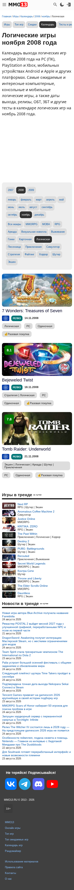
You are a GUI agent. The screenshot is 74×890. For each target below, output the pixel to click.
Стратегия (14, 254)
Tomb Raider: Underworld (26, 449)
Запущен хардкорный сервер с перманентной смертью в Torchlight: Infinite (32, 718)
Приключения (33, 246)
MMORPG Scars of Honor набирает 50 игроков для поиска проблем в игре (35, 707)
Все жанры (14, 224)
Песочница (14, 246)
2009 (31, 190)
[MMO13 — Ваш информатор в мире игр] (18, 4)
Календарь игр (13, 845)
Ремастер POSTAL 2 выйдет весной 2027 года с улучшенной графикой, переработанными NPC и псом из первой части (34, 627)
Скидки (32, 24)
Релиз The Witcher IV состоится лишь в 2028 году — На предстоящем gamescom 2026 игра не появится (35, 728)
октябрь (12, 214)
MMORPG (31, 224)
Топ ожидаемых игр (16, 839)
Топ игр (19, 24)
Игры (7, 24)
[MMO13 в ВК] (11, 784)
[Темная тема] (62, 4)
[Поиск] (55, 4)
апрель (50, 199)
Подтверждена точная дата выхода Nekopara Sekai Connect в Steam (35, 685)
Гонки (11, 239)
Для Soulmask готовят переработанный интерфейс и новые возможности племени (36, 753)
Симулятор (53, 246)
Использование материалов (21, 861)
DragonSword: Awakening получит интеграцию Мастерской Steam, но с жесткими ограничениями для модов (34, 641)
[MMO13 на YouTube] (52, 785)
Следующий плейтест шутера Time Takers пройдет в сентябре (36, 675)
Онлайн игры (12, 827)
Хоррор (43, 254)
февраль (26, 199)
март (39, 199)
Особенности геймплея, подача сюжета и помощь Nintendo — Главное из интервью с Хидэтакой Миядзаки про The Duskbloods (34, 741)
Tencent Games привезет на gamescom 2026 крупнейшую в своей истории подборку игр (31, 696)
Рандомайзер (13, 851)
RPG (57, 224)
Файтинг (29, 254)
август (33, 207)
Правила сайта (14, 867)
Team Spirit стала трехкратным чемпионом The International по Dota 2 (32, 653)
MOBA (46, 224)
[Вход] (68, 4)
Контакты (10, 873)
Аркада (12, 231)
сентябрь (47, 207)
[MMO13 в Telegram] (25, 785)
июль (22, 207)
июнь (11, 207)
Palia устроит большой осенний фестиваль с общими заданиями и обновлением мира (36, 664)
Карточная (25, 239)
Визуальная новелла (33, 231)
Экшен (12, 261)
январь (12, 199)
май (61, 199)
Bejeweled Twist (17, 380)
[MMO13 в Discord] (38, 785)
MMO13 (9, 822)
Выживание (58, 231)
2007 (10, 190)
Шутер (56, 254)
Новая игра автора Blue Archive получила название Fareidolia (35, 614)
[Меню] (4, 4)
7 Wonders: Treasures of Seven (32, 310)
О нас (8, 878)
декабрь (39, 214)
